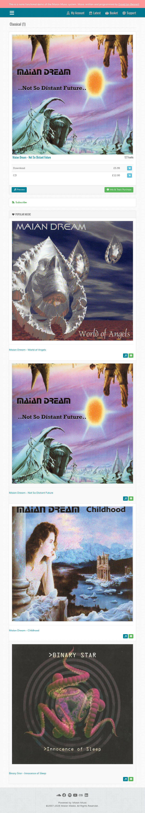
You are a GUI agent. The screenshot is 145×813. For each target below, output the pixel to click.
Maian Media (68, 806)
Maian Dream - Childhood (24, 630)
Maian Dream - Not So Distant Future (32, 157)
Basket (113, 13)
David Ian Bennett (128, 4)
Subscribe (21, 202)
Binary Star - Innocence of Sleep (27, 773)
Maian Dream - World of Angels (27, 349)
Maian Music (79, 802)
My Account (77, 13)
